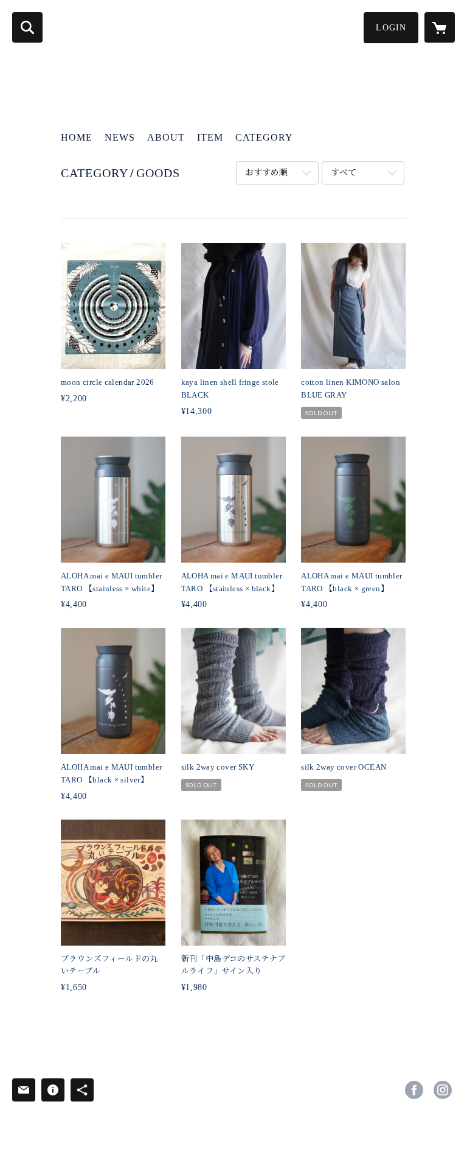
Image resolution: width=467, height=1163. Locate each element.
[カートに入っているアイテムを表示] (439, 27)
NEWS (120, 137)
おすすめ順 (266, 172)
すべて (343, 172)
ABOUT (166, 137)
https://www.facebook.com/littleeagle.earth (414, 1090)
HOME (76, 137)
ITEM (210, 137)
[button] (391, 27)
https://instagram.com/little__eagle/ (443, 1090)
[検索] (27, 27)
